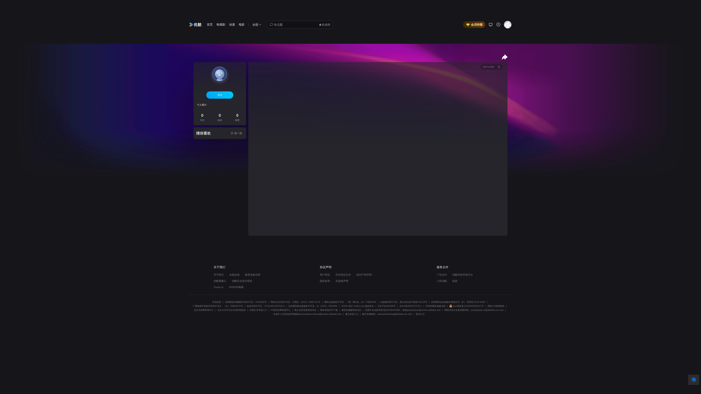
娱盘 (454, 280)
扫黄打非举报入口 (258, 310)
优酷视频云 (220, 280)
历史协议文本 (343, 274)
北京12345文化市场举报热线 (231, 310)
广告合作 (442, 274)
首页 (210, 24)
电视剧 (221, 24)
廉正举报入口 (351, 314)
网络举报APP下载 (329, 310)
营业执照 (216, 302)
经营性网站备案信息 (435, 306)
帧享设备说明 (252, 274)
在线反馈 (234, 274)
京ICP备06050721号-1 (410, 306)
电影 (242, 24)
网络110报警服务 (496, 306)
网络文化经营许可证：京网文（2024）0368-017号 (295, 302)
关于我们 (219, 274)
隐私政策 (325, 280)
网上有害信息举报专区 (305, 310)
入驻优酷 (442, 280)
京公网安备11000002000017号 (468, 306)
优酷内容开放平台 (462, 274)
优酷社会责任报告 (242, 280)
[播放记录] (498, 24)
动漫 (232, 24)
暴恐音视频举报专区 (351, 310)
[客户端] (491, 24)
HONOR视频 (236, 287)
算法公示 (420, 314)
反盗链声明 (342, 280)
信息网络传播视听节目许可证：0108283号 (246, 302)
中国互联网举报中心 (281, 310)
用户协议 (325, 274)
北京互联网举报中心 (204, 310)
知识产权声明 (364, 274)
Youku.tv (218, 287)
